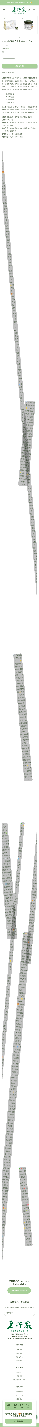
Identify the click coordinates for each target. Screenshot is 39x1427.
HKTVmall (19, 1392)
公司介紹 (19, 1350)
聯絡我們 (19, 1353)
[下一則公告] (35, 2)
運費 (8, 48)
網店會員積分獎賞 (19, 1380)
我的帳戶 (19, 1373)
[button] (4, 10)
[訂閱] (32, 1313)
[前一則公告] (4, 2)
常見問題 (19, 1376)
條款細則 (19, 1360)
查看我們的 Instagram (19, 1290)
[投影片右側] (24, 38)
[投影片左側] (15, 38)
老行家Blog (19, 1357)
